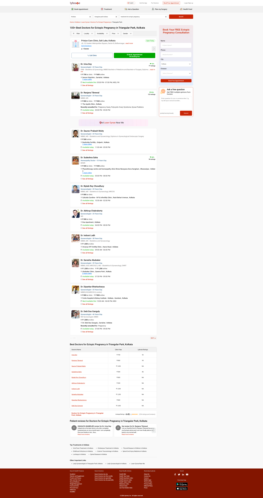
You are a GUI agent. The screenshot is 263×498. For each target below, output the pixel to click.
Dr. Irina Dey (86, 64)
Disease (163, 69)
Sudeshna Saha (77, 372)
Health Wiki (122, 474)
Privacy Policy (148, 484)
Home (72, 22)
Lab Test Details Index (125, 488)
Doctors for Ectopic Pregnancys (101, 22)
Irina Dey (74, 355)
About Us (146, 474)
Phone (163, 50)
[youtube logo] (187, 475)
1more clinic (87, 79)
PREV (74, 338)
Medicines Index (124, 484)
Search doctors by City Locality (104, 476)
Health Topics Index (125, 482)
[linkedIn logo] (183, 475)
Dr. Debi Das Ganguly (90, 311)
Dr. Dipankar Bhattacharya (93, 286)
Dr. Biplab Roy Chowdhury (92, 186)
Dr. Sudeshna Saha (89, 157)
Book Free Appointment (171, 3)
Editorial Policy (148, 486)
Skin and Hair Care (75, 480)
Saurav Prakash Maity (79, 366)
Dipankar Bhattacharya (79, 400)
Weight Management (76, 484)
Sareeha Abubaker (77, 394)
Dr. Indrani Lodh (88, 235)
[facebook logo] (175, 475)
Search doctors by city (101, 474)
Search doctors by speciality (103, 478)
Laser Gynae (85, 22)
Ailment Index (123, 486)
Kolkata (77, 22)
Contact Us (147, 476)
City (162, 59)
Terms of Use (148, 482)
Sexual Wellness (75, 482)
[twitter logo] (179, 475)
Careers (146, 478)
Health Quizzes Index (125, 480)
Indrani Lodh (76, 389)
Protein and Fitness (75, 478)
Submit (186, 113)
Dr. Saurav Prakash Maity (92, 131)
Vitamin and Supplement (77, 476)
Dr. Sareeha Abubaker (90, 260)
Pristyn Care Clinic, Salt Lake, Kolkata (98, 40)
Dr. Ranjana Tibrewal (90, 92)
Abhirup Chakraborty (78, 383)
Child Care (73, 489)
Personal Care (74, 488)
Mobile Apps (147, 480)
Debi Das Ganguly (77, 406)
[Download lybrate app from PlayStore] (182, 485)
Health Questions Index (126, 478)
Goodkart (72, 474)
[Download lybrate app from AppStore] (182, 490)
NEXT (152, 338)
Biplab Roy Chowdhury (79, 377)
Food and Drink (74, 486)
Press (146, 488)
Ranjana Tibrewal (77, 360)
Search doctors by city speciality (104, 480)
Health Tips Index (124, 476)
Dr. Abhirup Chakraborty (91, 210)
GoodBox (72, 491)
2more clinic (87, 273)
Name (163, 41)
